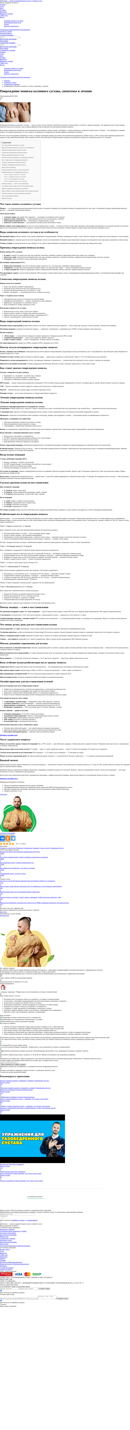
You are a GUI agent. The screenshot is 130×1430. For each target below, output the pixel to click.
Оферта (2, 1258)
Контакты (3, 1253)
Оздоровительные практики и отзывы (13, 1231)
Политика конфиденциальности (11, 1262)
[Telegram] (13, 838)
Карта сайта (4, 1244)
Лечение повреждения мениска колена (14, 162)
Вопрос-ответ (4, 1249)
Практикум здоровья (7, 1229)
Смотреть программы (7, 833)
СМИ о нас (4, 1255)
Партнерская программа (8, 1242)
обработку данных (18, 1220)
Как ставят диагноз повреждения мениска (15, 160)
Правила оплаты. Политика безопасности (14, 1264)
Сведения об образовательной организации (15, 1246)
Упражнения (54, 848)
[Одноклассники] (7, 838)
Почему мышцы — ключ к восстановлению (15, 183)
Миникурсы (4, 1237)
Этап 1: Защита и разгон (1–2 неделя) (14, 174)
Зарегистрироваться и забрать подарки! (13, 1064)
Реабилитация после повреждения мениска (15, 172)
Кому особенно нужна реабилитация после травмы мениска (20, 191)
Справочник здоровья (31, 848)
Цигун (61, 848)
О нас (2, 1251)
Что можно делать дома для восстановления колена (17, 186)
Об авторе (3, 794)
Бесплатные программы (8, 1235)
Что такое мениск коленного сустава (13, 145)
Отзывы (3, 1260)
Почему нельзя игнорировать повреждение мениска (18, 157)
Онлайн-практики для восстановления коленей (16, 193)
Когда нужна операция (9, 167)
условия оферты (32, 1220)
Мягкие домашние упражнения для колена (15, 188)
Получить (3, 912)
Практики (19, 848)
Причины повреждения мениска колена (14, 150)
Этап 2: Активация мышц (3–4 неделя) (15, 176)
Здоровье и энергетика (8, 848)
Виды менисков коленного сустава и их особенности (18, 147)
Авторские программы (8, 1233)
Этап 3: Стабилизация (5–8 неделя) (14, 179)
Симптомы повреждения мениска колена (14, 152)
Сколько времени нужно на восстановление (15, 170)
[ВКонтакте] (2, 838)
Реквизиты (4, 1257)
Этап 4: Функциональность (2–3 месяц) (15, 181)
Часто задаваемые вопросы (10, 196)
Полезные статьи (6, 1240)
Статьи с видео (44, 848)
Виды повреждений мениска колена (13, 155)
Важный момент (7, 198)
